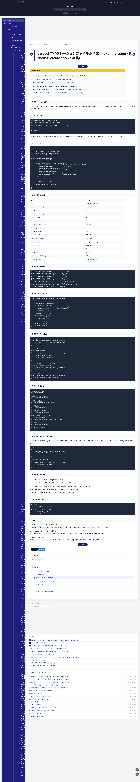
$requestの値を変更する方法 (23, 727)
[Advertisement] (75, 29)
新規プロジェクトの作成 (42, 571)
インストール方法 (16, 35)
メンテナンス (23, 226)
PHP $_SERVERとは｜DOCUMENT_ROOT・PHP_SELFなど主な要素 (48, 688)
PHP (9, 32)
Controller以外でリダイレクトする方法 (23, 703)
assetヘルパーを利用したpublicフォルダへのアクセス (23, 196)
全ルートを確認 (40, 588)
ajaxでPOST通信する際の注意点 (23, 546)
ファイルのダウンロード (23, 287)
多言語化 (23, 276)
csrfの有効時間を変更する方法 (23, 631)
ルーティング (23, 90)
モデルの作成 (39, 584)
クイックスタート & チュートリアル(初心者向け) (23, 66)
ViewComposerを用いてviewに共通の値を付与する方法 (23, 644)
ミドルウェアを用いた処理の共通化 (23, 675)
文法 (12, 38)
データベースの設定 (23, 125)
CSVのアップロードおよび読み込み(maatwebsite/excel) (23, 300)
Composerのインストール (17, 41)
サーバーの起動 (40, 574)
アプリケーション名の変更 (23, 220)
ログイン (119, 2)
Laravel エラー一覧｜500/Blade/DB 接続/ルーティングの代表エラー (49, 651)
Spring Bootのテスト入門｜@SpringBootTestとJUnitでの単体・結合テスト (50, 676)
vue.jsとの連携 (23, 753)
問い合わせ (113, 2)
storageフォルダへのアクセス (23, 210)
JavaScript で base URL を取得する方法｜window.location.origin (49, 646)
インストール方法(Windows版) (37, 705)
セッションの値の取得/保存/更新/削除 (23, 716)
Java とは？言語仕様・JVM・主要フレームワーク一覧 (44, 708)
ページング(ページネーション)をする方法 (23, 743)
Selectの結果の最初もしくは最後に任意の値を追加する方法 (23, 532)
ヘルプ (107, 2)
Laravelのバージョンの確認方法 (44, 591)
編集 (83, 66)
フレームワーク (15, 48)
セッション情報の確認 (23, 564)
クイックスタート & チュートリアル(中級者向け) (23, 80)
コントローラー (23, 108)
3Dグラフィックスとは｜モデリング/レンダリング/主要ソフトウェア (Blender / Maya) (55, 657)
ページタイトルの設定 (23, 313)
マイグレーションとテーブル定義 (23, 116)
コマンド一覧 (23, 320)
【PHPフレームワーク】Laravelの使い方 (40, 696)
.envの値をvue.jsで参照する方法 (23, 775)
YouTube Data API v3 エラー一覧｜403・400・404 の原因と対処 (48, 648)
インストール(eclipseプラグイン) (38, 713)
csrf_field (23, 280)
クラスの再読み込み (23, 623)
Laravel (17, 51)
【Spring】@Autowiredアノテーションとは (43, 665)
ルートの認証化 (23, 259)
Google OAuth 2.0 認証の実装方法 (38, 699)
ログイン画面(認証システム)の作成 (23, 234)
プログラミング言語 (11, 26)
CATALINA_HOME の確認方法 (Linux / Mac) (43, 663)
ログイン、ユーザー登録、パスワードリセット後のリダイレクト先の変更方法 (23, 580)
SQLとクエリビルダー (23, 141)
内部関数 (13, 45)
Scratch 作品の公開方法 (35, 693)
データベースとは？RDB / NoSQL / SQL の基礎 (42, 710)
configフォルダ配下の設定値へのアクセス (23, 180)
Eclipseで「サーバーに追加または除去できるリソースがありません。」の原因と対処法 (55, 640)
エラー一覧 (23, 506)
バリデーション (23, 148)
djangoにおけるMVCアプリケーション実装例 (41, 690)
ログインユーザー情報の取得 (23, 251)
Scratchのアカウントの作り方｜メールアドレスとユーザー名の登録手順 (49, 682)
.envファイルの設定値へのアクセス (23, 158)
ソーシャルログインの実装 (23, 556)
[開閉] (4, 26)
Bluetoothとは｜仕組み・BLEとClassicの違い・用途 (43, 685)
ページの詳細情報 (34, 606)
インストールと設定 (23, 55)
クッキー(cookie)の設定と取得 (23, 614)
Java (9, 29)
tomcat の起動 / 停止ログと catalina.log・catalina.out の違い (48, 643)
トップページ (7, 23)
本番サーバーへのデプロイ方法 (23, 268)
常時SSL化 (23, 735)
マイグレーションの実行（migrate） (46, 581)
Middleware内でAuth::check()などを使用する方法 (23, 689)
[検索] (84, 10)
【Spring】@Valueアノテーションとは (42, 660)
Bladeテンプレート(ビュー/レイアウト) (23, 98)
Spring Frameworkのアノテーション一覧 (42, 654)
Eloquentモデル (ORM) (23, 132)
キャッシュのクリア (23, 520)
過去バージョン (46, 606)
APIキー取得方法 (33, 702)
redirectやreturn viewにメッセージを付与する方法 (23, 600)
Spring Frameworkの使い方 (37, 716)
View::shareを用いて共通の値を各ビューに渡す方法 (23, 660)
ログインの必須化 (23, 242)
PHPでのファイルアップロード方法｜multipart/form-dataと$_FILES (48, 679)
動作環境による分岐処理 (23, 168)
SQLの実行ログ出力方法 (23, 512)
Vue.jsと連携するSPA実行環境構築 (23, 762)
